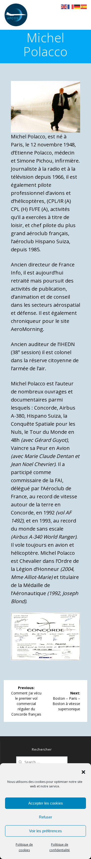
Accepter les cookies (45, 803)
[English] (64, 6)
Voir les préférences (45, 831)
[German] (77, 6)
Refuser (45, 817)
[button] (83, 772)
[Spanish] (84, 6)
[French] (70, 6)
